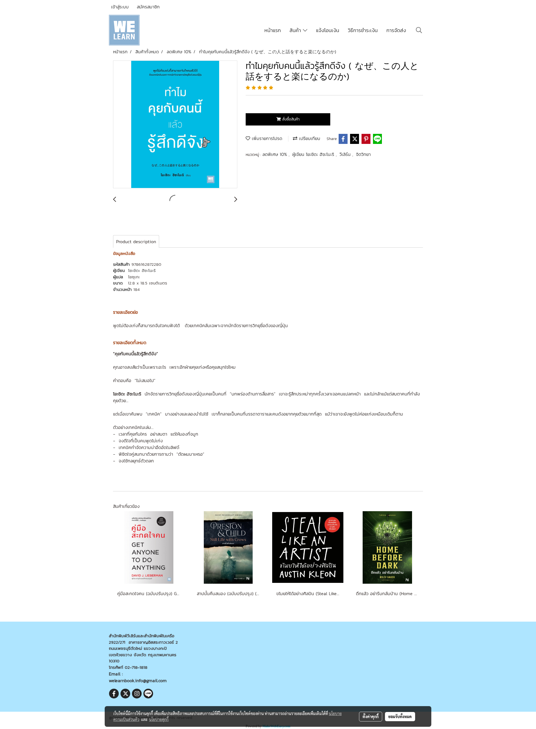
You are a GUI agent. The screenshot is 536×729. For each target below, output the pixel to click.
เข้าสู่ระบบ (120, 6)
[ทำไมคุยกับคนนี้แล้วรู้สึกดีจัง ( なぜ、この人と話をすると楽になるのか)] (175, 125)
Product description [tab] (136, 241)
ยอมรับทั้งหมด (400, 716)
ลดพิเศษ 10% (275, 154)
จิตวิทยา (363, 154)
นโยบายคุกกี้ (159, 719)
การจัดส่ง (396, 30)
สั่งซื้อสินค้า (290, 119)
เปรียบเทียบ (308, 138)
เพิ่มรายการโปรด (266, 138)
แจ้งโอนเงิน (327, 30)
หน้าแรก (272, 30)
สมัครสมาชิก (148, 6)
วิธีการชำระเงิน (363, 30)
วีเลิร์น (345, 154)
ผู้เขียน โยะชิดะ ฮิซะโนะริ (314, 154)
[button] (419, 30)
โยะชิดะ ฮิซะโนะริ (142, 270)
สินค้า (296, 30)
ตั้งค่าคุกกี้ (371, 716)
